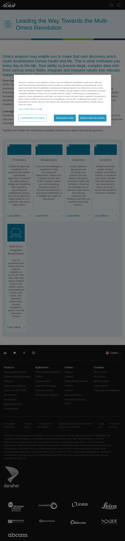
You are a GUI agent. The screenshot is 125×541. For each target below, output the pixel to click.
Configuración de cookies (32, 118)
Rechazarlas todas (65, 118)
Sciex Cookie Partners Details (30, 109)
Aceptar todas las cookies (92, 118)
